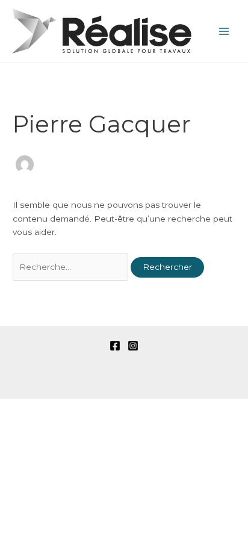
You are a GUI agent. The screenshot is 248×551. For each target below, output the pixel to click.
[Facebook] (115, 345)
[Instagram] (133, 345)
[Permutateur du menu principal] (224, 31)
